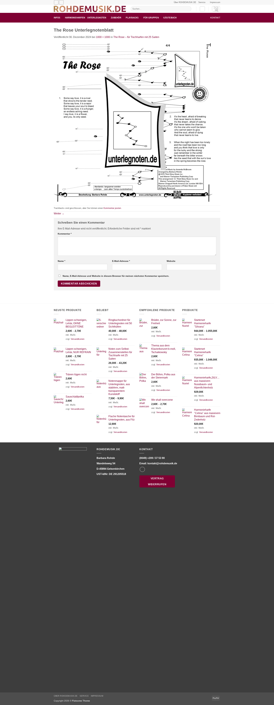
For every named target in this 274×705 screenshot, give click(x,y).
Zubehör (116, 18)
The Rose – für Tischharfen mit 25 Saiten (136, 37)
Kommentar (65, 233)
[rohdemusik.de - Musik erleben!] (90, 9)
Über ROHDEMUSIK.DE (185, 2)
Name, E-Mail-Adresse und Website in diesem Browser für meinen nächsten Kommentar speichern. (116, 276)
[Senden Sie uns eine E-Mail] (56, 2)
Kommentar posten (112, 208)
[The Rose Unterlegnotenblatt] (133, 122)
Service (201, 2)
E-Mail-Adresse (121, 261)
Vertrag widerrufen (157, 481)
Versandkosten (77, 339)
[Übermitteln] (188, 9)
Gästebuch (169, 18)
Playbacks (132, 18)
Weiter (59, 213)
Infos (57, 18)
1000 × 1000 (103, 37)
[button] (202, 8)
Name (61, 261)
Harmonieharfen (75, 18)
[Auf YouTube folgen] (61, 2)
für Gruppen (151, 18)
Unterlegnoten (96, 18)
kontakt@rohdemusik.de (162, 463)
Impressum (215, 2)
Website (171, 261)
